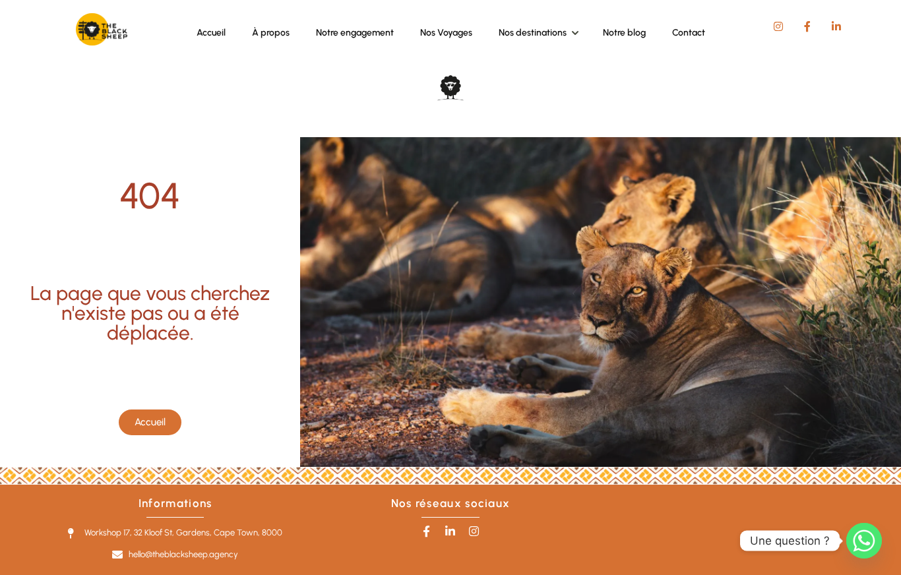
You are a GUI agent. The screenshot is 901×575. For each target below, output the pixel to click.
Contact (688, 32)
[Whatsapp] (864, 541)
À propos (271, 32)
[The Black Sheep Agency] (101, 42)
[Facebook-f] (426, 531)
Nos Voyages (446, 32)
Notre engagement (355, 32)
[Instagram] (474, 531)
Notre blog (624, 32)
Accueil (211, 32)
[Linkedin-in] (450, 531)
